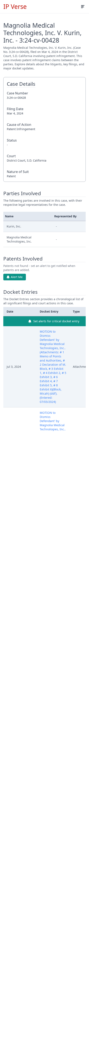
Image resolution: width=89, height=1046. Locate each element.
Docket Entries (20, 292)
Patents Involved (23, 258)
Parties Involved (22, 193)
